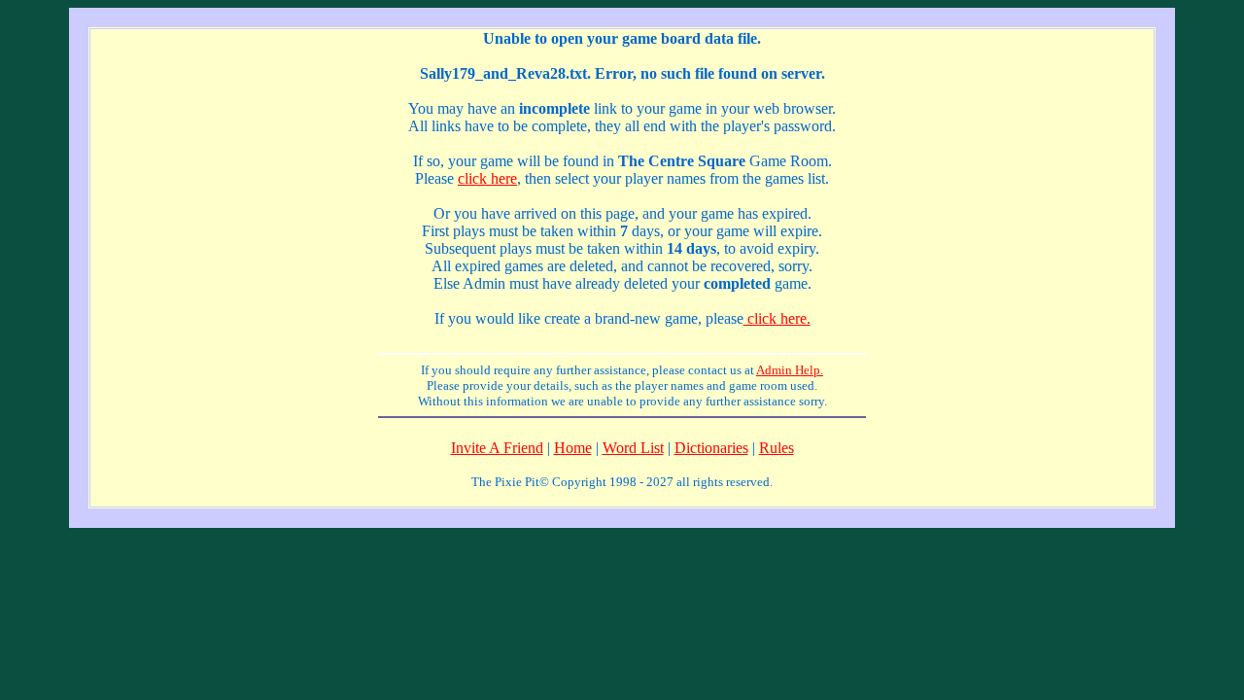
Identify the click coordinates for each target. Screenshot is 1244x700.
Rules (776, 447)
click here (487, 178)
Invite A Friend (497, 447)
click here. (777, 318)
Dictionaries (711, 447)
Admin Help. (789, 370)
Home (573, 447)
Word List (633, 447)
